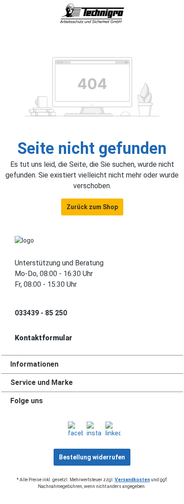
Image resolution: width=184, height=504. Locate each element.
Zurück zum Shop (92, 207)
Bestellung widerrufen (92, 457)
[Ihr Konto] (159, 19)
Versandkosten (132, 479)
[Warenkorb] (178, 19)
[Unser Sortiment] (6, 19)
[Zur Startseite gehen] (92, 13)
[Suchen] (25, 19)
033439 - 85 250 (41, 313)
